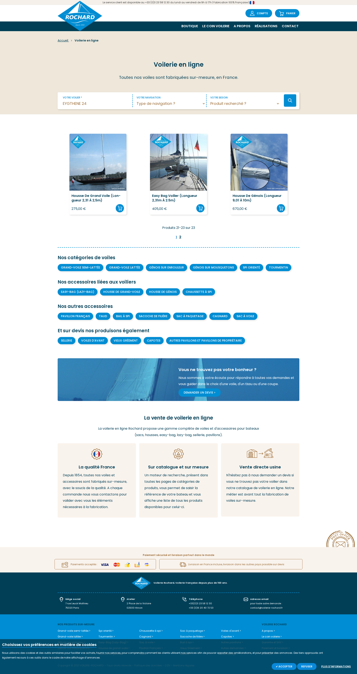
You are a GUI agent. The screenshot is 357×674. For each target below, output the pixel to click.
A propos (242, 26)
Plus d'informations (336, 666)
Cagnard (220, 316)
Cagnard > (146, 636)
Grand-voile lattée (124, 267)
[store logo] (80, 16)
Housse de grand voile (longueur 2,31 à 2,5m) (95, 198)
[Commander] (120, 208)
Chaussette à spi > (151, 631)
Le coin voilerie (215, 26)
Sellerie (66, 340)
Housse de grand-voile (121, 292)
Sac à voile (245, 316)
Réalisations (266, 26)
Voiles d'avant (93, 340)
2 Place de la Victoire (139, 603)
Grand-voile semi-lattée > (74, 631)
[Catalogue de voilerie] (178, 480)
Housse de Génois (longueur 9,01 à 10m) (257, 198)
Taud (103, 316)
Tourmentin (278, 267)
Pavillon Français (75, 316)
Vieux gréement (126, 340)
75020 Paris (72, 607)
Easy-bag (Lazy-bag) (77, 292)
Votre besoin (219, 97)
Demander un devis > (199, 392)
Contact (290, 26)
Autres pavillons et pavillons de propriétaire (205, 340)
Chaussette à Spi (199, 292)
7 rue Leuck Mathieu (76, 603)
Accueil (63, 40)
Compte (262, 13)
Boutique (189, 26)
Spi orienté (251, 267)
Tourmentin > (107, 636)
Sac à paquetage (189, 316)
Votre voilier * (72, 97)
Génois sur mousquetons (213, 267)
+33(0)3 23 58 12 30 (200, 603)
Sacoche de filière (153, 316)
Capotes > (227, 636)
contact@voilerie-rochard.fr (266, 607)
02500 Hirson (135, 607)
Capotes (153, 340)
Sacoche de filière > (192, 636)
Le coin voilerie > (272, 636)
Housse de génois (163, 292)
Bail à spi (123, 316)
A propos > (268, 631)
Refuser (306, 666)
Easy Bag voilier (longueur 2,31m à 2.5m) (174, 198)
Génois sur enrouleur (166, 267)
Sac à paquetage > (192, 631)
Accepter (285, 666)
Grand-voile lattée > (70, 636)
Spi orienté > (106, 631)
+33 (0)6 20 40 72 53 (201, 607)
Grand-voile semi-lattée (80, 267)
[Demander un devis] (260, 480)
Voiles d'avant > (231, 631)
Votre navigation (149, 97)
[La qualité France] (97, 480)
